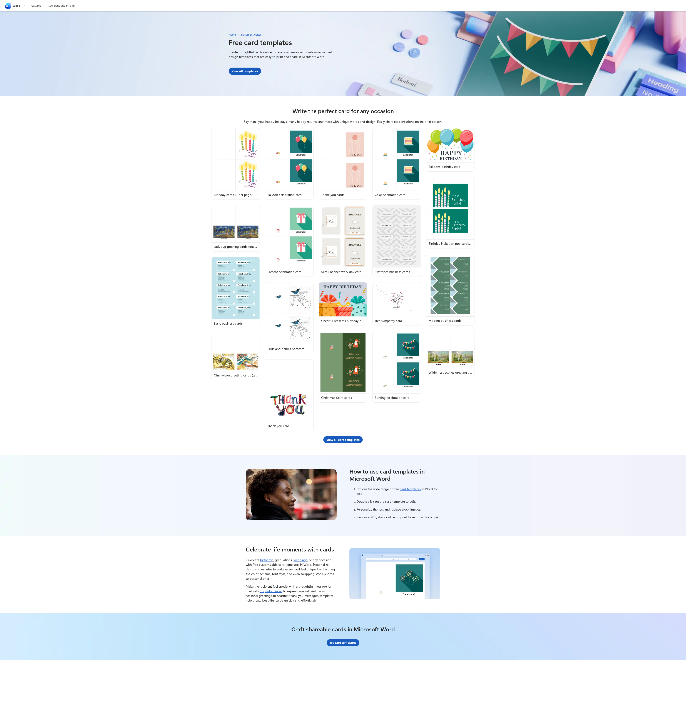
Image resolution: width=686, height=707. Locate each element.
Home (232, 34)
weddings (300, 560)
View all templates (245, 71)
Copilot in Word (271, 591)
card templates (410, 489)
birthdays (266, 560)
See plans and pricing (61, 5)
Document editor (251, 34)
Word (16, 6)
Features (36, 5)
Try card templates (343, 643)
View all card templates (343, 440)
